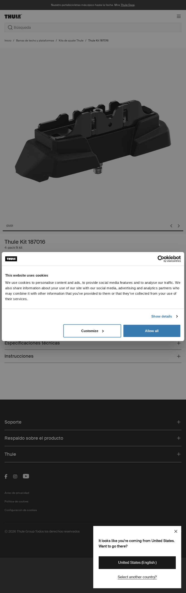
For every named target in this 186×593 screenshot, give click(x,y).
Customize (89, 331)
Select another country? (137, 577)
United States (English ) (137, 562)
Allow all (152, 331)
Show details (161, 316)
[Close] (176, 531)
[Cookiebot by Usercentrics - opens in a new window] (161, 259)
